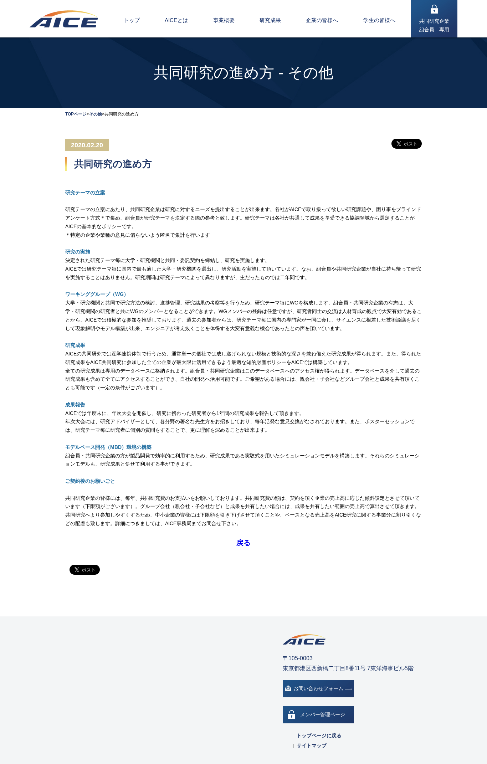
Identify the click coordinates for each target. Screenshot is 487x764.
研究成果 (270, 20)
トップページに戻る (319, 735)
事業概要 (224, 20)
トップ (132, 20)
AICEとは (176, 20)
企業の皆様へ (322, 20)
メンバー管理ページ (322, 714)
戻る (243, 543)
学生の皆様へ (379, 20)
